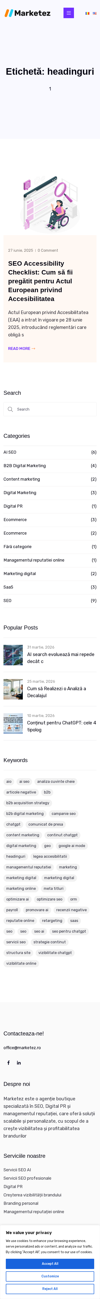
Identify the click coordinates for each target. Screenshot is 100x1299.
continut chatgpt (62, 835)
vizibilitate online (21, 963)
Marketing (68, 867)
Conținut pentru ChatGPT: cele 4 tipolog (61, 726)
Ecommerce (15, 519)
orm (73, 899)
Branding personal (20, 1203)
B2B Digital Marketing (24, 465)
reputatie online (20, 920)
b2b (47, 792)
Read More (19, 348)
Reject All (50, 1289)
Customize (50, 1276)
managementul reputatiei (28, 867)
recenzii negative (71, 910)
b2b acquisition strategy (27, 803)
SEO (7, 600)
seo (9, 931)
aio (8, 781)
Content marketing (21, 479)
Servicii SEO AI (17, 1169)
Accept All (50, 1264)
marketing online (21, 888)
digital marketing (21, 846)
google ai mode (72, 846)
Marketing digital (19, 573)
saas (74, 920)
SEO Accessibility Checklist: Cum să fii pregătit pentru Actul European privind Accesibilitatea (40, 281)
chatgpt (13, 824)
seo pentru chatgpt (69, 931)
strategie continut (49, 942)
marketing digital (21, 878)
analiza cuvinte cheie (56, 781)
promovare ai (37, 910)
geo (47, 846)
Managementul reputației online (33, 1211)
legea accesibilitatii (50, 856)
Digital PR (13, 506)
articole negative (21, 792)
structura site (18, 953)
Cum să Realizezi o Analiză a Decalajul (56, 692)
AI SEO (9, 452)
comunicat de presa (45, 824)
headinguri (15, 856)
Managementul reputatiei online (33, 560)
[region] (50, 1262)
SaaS (8, 587)
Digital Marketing (19, 492)
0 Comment (48, 250)
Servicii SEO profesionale (27, 1178)
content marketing (22, 835)
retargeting (52, 920)
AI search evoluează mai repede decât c (60, 658)
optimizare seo (49, 899)
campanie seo (64, 813)
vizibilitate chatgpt (55, 953)
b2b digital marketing (25, 813)
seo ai (39, 931)
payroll (12, 910)
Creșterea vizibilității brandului (32, 1195)
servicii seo (16, 942)
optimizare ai (17, 899)
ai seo (24, 781)
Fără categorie (17, 546)
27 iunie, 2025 (20, 250)
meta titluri (53, 888)
